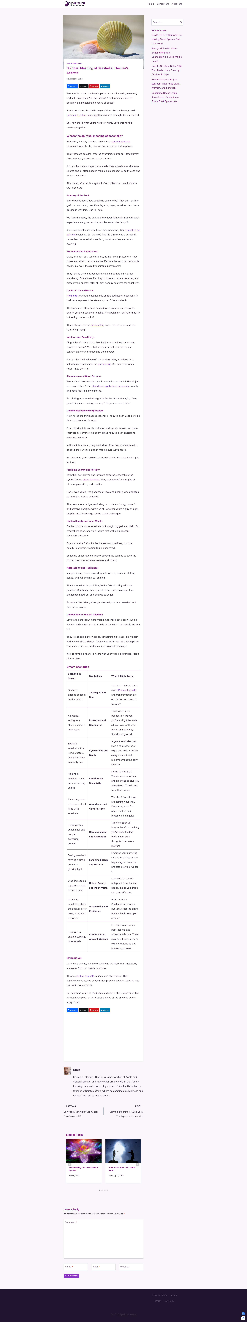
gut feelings (104, 364)
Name (69, 1266)
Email (96, 1266)
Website (124, 1266)
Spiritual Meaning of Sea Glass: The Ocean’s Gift (81, 1111)
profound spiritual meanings (82, 115)
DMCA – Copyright (164, 1301)
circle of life (97, 325)
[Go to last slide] (69, 1163)
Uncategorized (74, 63)
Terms (173, 1295)
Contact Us (163, 3)
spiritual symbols (121, 141)
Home (150, 3)
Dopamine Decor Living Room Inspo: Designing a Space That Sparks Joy (165, 97)
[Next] (137, 1163)
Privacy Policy (159, 1295)
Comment (71, 1222)
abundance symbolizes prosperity (110, 386)
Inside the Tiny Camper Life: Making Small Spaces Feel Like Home (166, 39)
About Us (177, 3)
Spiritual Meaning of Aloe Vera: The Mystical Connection (126, 1111)
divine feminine (91, 479)
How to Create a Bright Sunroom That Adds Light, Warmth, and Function (165, 83)
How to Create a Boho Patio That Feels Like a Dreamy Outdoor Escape (166, 70)
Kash (76, 1069)
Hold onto (72, 295)
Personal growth (127, 690)
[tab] (99, 1190)
